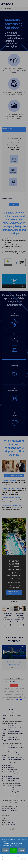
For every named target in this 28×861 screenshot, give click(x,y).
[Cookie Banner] (14, 849)
